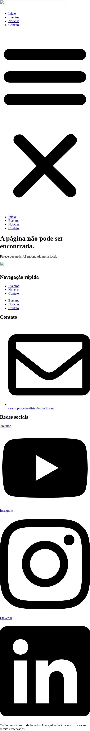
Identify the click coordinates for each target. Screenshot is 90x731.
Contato (13, 25)
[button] (45, 121)
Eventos (13, 17)
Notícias (13, 21)
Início (12, 13)
